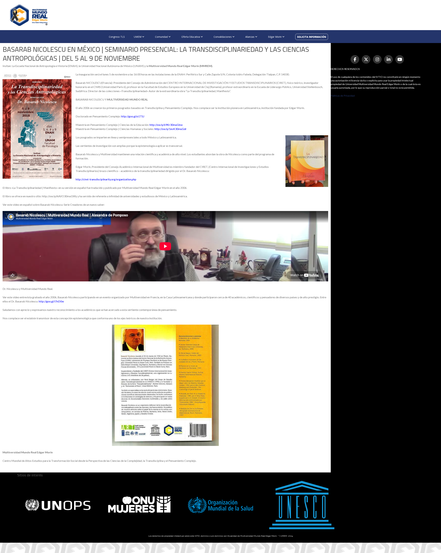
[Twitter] (366, 59)
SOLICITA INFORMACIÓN (311, 36)
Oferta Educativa (191, 36)
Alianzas (250, 36)
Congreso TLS (117, 36)
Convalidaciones (223, 36)
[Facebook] (355, 59)
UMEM (138, 36)
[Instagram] (377, 59)
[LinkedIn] (388, 59)
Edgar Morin (275, 36)
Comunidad (161, 36)
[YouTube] (399, 59)
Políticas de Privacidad (343, 95)
